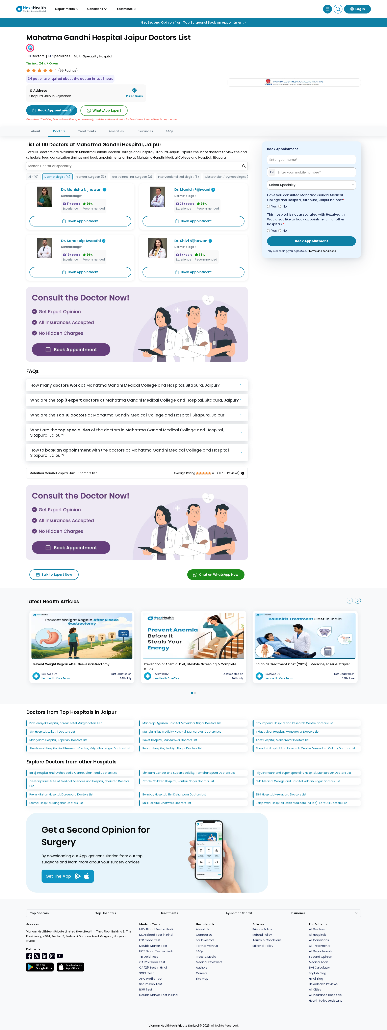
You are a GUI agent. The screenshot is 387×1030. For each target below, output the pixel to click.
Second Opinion (320, 957)
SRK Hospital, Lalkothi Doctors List (52, 732)
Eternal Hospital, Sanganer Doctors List (56, 803)
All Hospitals (318, 935)
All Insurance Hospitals (325, 995)
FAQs (169, 131)
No (285, 206)
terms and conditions (322, 251)
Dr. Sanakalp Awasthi (81, 240)
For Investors (205, 940)
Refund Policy (262, 935)
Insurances (145, 131)
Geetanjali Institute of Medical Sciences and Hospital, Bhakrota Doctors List (79, 783)
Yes (274, 206)
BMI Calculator (319, 968)
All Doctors (317, 929)
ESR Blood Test (149, 940)
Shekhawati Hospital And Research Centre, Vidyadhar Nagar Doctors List (79, 748)
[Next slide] (358, 601)
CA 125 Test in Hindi (153, 968)
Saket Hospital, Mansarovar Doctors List (170, 740)
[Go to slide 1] (192, 693)
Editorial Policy (263, 946)
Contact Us (204, 935)
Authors (201, 968)
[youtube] (60, 956)
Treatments (87, 131)
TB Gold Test (148, 957)
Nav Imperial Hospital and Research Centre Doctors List (294, 723)
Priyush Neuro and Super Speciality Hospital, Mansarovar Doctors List (303, 773)
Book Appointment (83, 221)
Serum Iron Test (150, 984)
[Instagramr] (52, 956)
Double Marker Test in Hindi (158, 995)
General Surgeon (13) (91, 177)
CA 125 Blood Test (152, 962)
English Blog (317, 973)
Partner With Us (207, 946)
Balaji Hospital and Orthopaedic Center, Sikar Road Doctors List (73, 773)
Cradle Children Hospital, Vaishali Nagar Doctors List (178, 781)
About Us (202, 929)
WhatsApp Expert (107, 110)
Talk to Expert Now (57, 574)
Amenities (116, 131)
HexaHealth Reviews (323, 984)
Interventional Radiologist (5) (178, 177)
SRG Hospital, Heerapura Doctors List (281, 794)
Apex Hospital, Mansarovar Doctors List (283, 740)
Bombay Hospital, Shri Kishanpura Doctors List (174, 794)
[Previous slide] (350, 601)
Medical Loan (318, 962)
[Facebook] (29, 956)
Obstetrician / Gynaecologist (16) (228, 177)
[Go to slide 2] (195, 693)
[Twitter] (37, 956)
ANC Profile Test (150, 979)
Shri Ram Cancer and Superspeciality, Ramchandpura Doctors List (189, 773)
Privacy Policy (262, 929)
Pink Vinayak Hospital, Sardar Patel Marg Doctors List (65, 723)
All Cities (315, 989)
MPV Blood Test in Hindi (156, 929)
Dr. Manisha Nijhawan (81, 189)
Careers (201, 973)
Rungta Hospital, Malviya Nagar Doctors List (173, 748)
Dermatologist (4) (57, 177)
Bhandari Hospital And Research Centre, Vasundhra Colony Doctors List (305, 748)
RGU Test (145, 989)
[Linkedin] (45, 956)
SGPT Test (146, 973)
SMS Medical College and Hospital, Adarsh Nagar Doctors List (298, 781)
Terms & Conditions (267, 940)
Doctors (35, 56)
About (35, 131)
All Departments (321, 951)
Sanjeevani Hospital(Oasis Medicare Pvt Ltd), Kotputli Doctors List (301, 803)
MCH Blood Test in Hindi (156, 935)
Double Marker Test (153, 946)
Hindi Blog (316, 979)
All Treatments (319, 946)
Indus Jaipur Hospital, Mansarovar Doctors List (287, 732)
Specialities (59, 56)
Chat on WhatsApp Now (218, 574)
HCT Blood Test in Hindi (156, 951)
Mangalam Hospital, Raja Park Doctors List (58, 740)
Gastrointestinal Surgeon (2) (132, 177)
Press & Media (206, 957)
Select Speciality (282, 185)
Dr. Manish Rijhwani (192, 189)
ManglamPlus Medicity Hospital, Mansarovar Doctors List (182, 732)
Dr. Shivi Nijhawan (190, 240)
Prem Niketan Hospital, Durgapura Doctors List (61, 794)
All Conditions (319, 940)
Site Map (202, 979)
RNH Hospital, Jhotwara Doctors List (167, 803)
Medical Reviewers (209, 962)
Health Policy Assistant (325, 1001)
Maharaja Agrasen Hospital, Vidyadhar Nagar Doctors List (182, 723)
